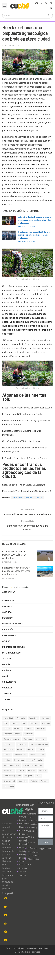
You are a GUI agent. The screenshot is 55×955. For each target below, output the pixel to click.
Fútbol (20, 749)
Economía (28, 739)
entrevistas (8, 749)
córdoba (18, 728)
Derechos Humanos (12, 624)
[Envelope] (51, 3)
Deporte (29, 728)
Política (6, 670)
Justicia (6, 658)
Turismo (6, 699)
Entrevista (21, 744)
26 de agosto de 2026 (27, 226)
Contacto (32, 814)
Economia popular (12, 739)
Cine (24, 723)
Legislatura (19, 760)
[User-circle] (51, 8)
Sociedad (7, 688)
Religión (28, 776)
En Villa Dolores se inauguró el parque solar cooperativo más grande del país (16, 571)
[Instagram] (46, 3)
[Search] (49, 15)
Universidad (9, 786)
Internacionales (11, 653)
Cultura (6, 612)
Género (6, 641)
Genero (30, 749)
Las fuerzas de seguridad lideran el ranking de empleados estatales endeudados (34, 235)
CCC (5, 723)
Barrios (29, 498)
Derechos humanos (12, 734)
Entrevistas (9, 635)
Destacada (28, 734)
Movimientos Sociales (32, 765)
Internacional (20, 755)
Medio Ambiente (35, 760)
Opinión (6, 664)
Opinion (20, 770)
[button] (4, 5)
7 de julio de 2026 (10, 562)
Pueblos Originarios (12, 776)
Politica (31, 770)
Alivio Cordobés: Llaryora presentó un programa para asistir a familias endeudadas (34, 220)
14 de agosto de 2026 (27, 241)
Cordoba (46, 723)
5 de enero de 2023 (10, 45)
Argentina (33, 718)
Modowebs (35, 952)
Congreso (34, 723)
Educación (7, 629)
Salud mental (9, 781)
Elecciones (8, 744)
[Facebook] (36, 3)
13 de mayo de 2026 (10, 578)
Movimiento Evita (11, 765)
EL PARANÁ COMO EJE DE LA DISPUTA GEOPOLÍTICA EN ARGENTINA (15, 555)
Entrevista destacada (39, 744)
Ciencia (14, 723)
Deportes (7, 618)
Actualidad (8, 600)
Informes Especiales (13, 647)
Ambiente (17, 498)
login (11, 587)
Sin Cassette (9, 682)
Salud (5, 676)
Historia (7, 755)
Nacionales (8, 770)
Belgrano (46, 718)
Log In (30, 817)
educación (41, 739)
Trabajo (39, 498)
